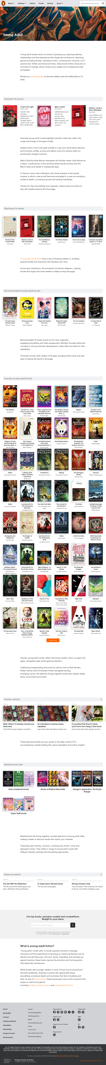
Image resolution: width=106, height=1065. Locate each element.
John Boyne (95, 414)
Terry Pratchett (42, 506)
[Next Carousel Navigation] (101, 699)
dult (29, 258)
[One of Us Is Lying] (79, 226)
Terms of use (32, 1030)
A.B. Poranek (62, 325)
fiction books (40, 979)
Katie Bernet (58, 109)
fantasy (32, 985)
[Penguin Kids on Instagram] (83, 1012)
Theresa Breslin (78, 571)
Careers (30, 1009)
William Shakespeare (95, 475)
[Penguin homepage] (3, 3)
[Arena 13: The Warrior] (62, 554)
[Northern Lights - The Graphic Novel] (10, 555)
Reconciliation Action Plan (35, 1033)
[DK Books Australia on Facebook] (79, 1027)
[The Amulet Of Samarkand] (62, 491)
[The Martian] (10, 396)
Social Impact (8, 1037)
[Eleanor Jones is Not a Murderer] (27, 226)
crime (47, 985)
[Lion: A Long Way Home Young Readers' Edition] (27, 618)
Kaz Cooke (27, 416)
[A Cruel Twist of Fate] (96, 307)
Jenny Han (10, 244)
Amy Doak (92, 112)
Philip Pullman (96, 510)
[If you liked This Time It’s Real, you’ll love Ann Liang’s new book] (87, 713)
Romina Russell (96, 633)
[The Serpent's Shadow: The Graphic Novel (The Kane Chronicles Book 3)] (79, 428)
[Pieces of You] (44, 585)
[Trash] (96, 428)
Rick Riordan (44, 416)
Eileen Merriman (44, 601)
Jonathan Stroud (27, 510)
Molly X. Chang (10, 325)
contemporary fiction (64, 985)
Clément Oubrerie (10, 573)
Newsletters (7, 1025)
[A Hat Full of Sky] (79, 522)
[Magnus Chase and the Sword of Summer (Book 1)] (10, 428)
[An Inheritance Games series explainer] (53, 713)
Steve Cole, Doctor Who (61, 604)
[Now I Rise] (10, 585)
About (5, 1009)
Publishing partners (33, 1016)
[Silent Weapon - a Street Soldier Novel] (44, 558)
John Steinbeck (78, 506)
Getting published (9, 1021)
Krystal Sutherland (78, 323)
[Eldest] (10, 459)
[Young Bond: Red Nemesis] (62, 585)
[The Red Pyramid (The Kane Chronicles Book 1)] (44, 428)
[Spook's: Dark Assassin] (44, 618)
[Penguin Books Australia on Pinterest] (61, 1012)
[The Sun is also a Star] (62, 618)
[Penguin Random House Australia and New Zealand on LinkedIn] (69, 1012)
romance (40, 985)
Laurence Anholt (79, 633)
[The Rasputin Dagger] (79, 554)
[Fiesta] (10, 491)
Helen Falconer (96, 571)
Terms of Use (56, 934)
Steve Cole (59, 603)
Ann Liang (44, 325)
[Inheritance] (44, 459)
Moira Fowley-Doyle (27, 603)
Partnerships (7, 1029)
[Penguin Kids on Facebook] (79, 1012)
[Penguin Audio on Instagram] (54, 1034)
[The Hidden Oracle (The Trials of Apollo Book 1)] (62, 396)
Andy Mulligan (96, 444)
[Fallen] (62, 522)
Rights (30, 1019)
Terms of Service (70, 1056)
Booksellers (7, 1013)
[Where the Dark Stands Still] (62, 307)
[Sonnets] (96, 460)
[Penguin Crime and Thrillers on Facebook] (54, 1027)
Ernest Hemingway (10, 506)
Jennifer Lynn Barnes (44, 244)
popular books (37, 76)
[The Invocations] (79, 307)
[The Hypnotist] (79, 617)
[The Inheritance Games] (44, 226)
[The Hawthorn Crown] (96, 554)
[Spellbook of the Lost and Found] (27, 585)
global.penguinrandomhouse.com (91, 1060)
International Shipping (34, 1036)
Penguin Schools (9, 1033)
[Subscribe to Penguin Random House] (72, 925)
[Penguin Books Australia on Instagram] (58, 1012)
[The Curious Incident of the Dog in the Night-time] (27, 428)
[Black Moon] (96, 618)
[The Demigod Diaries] (79, 460)
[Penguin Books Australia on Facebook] (54, 1012)
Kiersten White (10, 601)
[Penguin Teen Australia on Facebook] (54, 1019)
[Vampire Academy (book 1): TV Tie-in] (96, 226)
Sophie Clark (24, 109)
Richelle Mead (96, 244)
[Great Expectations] (62, 428)
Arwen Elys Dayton (96, 601)
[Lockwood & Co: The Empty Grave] (27, 554)
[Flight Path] (79, 585)
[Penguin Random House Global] (9, 1060)
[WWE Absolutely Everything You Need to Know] (96, 525)
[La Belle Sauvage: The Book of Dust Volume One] (96, 491)
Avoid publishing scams (35, 1023)
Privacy (30, 1026)
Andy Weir (10, 412)
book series (36, 258)
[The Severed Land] (10, 618)
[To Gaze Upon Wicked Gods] (10, 307)
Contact (6, 1017)
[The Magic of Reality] (27, 522)
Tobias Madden (27, 325)
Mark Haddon (27, 447)
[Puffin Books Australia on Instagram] (79, 1019)
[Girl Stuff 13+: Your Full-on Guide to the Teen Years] (27, 398)
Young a (24, 258)
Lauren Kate (61, 538)
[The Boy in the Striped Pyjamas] (96, 396)
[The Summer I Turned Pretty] (10, 226)
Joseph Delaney (62, 571)
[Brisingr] (62, 459)
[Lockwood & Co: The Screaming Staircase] (27, 491)
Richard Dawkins (27, 540)
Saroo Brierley (27, 637)
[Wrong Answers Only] (27, 307)
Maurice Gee (10, 633)
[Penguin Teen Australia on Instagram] (58, 1019)
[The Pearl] (79, 491)
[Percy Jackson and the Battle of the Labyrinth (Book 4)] (44, 396)
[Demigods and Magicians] (10, 522)
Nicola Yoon (61, 635)
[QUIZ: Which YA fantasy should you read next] (18, 713)
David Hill (78, 601)
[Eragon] (79, 396)
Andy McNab (44, 571)
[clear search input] (103, 3)
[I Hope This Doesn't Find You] (44, 308)
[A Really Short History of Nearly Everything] (27, 461)
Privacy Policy (65, 934)
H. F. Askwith (96, 325)
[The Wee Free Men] (44, 491)
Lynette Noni (61, 242)
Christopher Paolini (79, 412)
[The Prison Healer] (62, 226)
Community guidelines (34, 1012)
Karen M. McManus (79, 242)
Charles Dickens (61, 444)
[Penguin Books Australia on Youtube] (65, 1012)
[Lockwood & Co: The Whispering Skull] (44, 522)
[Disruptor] (96, 585)
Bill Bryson (27, 479)
